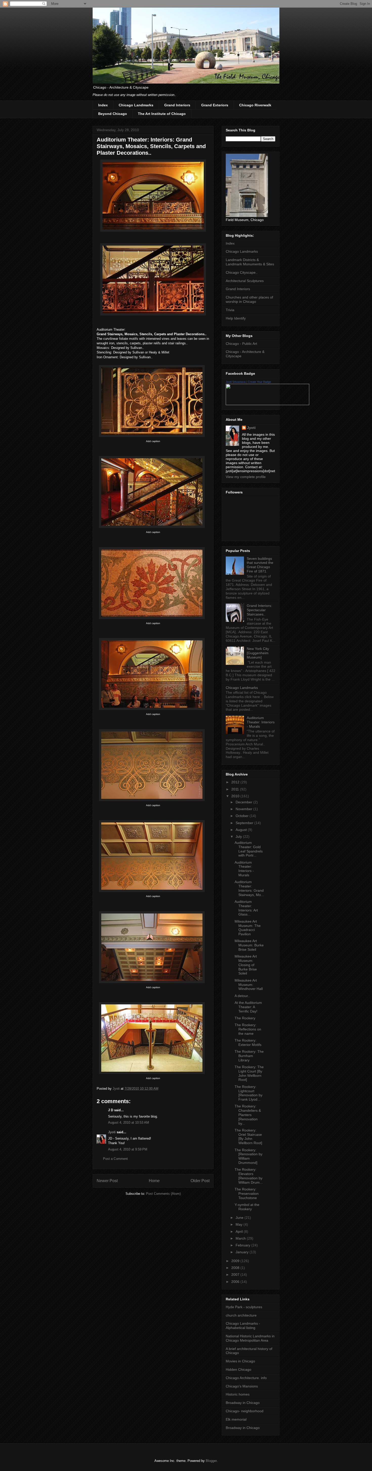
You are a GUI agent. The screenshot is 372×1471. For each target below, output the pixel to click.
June (240, 1218)
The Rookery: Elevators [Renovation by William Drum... (249, 1175)
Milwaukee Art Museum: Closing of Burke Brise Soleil (246, 964)
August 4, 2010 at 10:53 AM (128, 1122)
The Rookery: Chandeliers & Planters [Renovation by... (248, 1114)
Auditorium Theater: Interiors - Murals (261, 722)
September (245, 823)
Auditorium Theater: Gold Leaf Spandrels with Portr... (249, 849)
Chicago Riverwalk (255, 105)
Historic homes (238, 1394)
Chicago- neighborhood (244, 1411)
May (239, 1224)
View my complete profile (246, 477)
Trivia (230, 310)
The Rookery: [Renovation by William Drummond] (248, 1156)
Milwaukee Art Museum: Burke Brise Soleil (249, 945)
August (242, 830)
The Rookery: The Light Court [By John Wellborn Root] (249, 1073)
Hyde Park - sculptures (244, 1307)
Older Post (200, 1181)
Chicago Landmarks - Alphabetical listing (243, 1325)
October (243, 816)
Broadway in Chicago (243, 1403)
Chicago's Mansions (242, 1386)
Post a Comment (115, 1159)
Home (154, 1181)
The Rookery (245, 1018)
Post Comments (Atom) (163, 1194)
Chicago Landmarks (136, 105)
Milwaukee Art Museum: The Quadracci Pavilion (248, 927)
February (243, 1245)
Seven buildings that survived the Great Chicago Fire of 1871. (260, 564)
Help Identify (236, 318)
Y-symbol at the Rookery (247, 1207)
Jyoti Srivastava (235, 381)
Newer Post (107, 1181)
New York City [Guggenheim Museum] (258, 653)
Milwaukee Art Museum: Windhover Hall (249, 984)
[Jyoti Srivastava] (267, 404)
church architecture (241, 1315)
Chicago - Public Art (241, 344)
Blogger (211, 1461)
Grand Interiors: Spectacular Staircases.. (259, 610)
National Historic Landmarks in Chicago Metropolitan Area (250, 1338)
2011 (235, 789)
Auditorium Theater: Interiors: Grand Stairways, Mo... (249, 888)
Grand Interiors (177, 105)
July (239, 836)
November (244, 809)
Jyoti (112, 1132)
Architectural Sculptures (245, 281)
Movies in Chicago (240, 1361)
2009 (235, 1261)
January (243, 1252)
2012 (235, 782)
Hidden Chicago (238, 1369)
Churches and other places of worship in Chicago (249, 299)
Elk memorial (236, 1419)
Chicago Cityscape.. (242, 272)
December (244, 802)
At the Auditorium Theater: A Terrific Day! (248, 1007)
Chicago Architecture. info (246, 1378)
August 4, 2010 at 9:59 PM (127, 1149)
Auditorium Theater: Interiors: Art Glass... (246, 908)
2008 (235, 1268)
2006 (235, 1282)
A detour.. (242, 996)
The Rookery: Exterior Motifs (248, 1042)
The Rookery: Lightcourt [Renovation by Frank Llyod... (248, 1093)
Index (103, 105)
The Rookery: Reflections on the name (248, 1029)
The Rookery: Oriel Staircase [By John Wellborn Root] (248, 1136)
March (241, 1238)
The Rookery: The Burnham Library (249, 1055)
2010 (235, 796)
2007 (235, 1275)
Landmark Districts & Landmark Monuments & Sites (250, 262)
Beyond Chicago (112, 114)
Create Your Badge (259, 381)
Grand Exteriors (214, 105)
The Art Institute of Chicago (162, 114)
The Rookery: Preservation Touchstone (247, 1193)
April (240, 1231)
